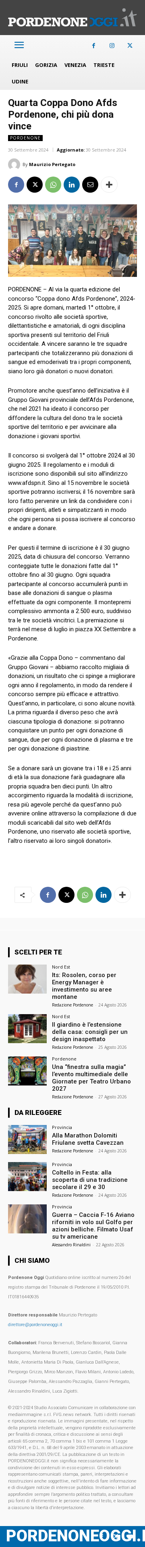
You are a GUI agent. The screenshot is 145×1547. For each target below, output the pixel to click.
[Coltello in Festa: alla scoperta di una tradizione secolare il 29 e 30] (27, 1176)
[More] (109, 185)
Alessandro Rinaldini (71, 1245)
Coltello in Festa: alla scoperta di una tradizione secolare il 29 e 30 (90, 1180)
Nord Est (61, 967)
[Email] (90, 185)
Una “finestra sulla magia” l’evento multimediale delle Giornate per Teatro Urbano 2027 (91, 1077)
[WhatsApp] (53, 185)
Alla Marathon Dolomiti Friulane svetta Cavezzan (88, 1139)
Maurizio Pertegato (52, 164)
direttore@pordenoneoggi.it (35, 1324)
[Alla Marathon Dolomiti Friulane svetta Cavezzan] (27, 1139)
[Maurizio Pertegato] (15, 164)
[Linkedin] (72, 185)
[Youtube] (130, 1537)
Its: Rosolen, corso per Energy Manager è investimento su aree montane (84, 985)
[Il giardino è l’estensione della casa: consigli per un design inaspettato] (27, 1028)
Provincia (62, 1127)
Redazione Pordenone (72, 1005)
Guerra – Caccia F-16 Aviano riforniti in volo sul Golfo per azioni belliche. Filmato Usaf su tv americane (93, 1225)
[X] (130, 46)
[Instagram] (112, 46)
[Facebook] (94, 46)
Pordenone (25, 138)
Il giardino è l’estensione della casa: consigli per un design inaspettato (90, 1032)
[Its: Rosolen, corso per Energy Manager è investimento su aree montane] (27, 979)
